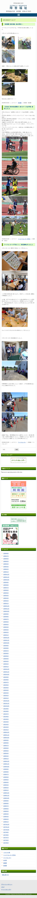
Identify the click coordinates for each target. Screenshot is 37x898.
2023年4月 (6, 658)
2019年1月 (6, 790)
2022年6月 (6, 685)
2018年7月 (6, 806)
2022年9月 (6, 677)
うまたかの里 (6, 852)
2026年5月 (6, 561)
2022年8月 (6, 679)
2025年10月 (6, 579)
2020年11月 (6, 735)
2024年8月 (6, 616)
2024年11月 (6, 608)
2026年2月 (6, 569)
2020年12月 (6, 732)
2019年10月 (6, 766)
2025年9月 (6, 582)
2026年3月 (6, 566)
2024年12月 (6, 606)
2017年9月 (6, 832)
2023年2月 (6, 664)
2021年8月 (6, 711)
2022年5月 (6, 687)
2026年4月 (6, 564)
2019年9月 (6, 769)
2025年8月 (6, 585)
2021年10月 (6, 706)
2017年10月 (6, 829)
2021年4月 (6, 721)
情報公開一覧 (5, 874)
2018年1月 (6, 821)
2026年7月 (6, 556)
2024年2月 (6, 632)
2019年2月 (6, 787)
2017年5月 (6, 842)
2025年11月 (6, 577)
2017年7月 (6, 837)
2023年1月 (6, 666)
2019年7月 (6, 774)
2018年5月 (6, 811)
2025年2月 (6, 600)
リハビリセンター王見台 (24, 239)
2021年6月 (6, 716)
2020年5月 (6, 750)
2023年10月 (6, 643)
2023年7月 (6, 650)
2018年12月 (6, 793)
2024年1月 (6, 635)
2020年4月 (6, 753)
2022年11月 (6, 672)
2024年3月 (6, 629)
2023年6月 (6, 653)
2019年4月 (6, 782)
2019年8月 (6, 771)
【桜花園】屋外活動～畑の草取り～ (13, 24)
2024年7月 (6, 619)
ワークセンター (22, 442)
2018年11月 (6, 795)
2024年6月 (6, 621)
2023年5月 (6, 656)
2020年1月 (6, 758)
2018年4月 (6, 814)
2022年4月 (6, 690)
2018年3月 (6, 816)
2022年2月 (6, 695)
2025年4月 (6, 595)
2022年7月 (6, 682)
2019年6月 (6, 777)
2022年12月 (6, 669)
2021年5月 (6, 719)
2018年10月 (6, 798)
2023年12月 (6, 637)
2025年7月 (6, 587)
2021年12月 (6, 700)
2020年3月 (6, 756)
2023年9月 (6, 645)
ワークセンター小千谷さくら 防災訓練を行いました (18, 244)
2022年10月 (6, 674)
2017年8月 (6, 835)
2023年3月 (6, 661)
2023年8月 (6, 648)
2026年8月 (6, 553)
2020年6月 (6, 748)
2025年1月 (6, 603)
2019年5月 (6, 779)
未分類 (5, 860)
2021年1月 (6, 729)
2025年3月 (6, 598)
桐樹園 (5, 863)
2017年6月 (6, 840)
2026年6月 (6, 558)
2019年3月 (6, 785)
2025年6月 (6, 590)
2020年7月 (6, 745)
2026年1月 (6, 572)
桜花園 (19, 102)
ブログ (2, 887)
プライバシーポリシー (6, 884)
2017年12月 (6, 824)
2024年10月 (6, 611)
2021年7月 (6, 714)
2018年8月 (6, 803)
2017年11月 (6, 827)
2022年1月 (6, 698)
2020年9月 (6, 740)
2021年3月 (6, 724)
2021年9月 (6, 708)
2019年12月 (6, 761)
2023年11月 (6, 640)
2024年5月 (6, 624)
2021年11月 (6, 703)
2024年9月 (6, 614)
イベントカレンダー (6, 889)
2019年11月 (6, 764)
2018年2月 (6, 819)
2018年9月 (6, 800)
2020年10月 (6, 737)
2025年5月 (6, 593)
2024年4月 (6, 627)
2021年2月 (6, 727)
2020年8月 (6, 743)
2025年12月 (6, 574)
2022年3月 (6, 693)
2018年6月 (6, 808)
